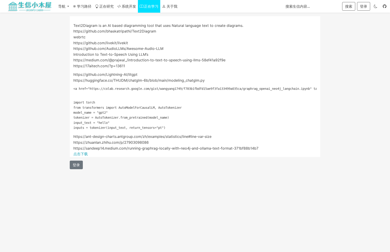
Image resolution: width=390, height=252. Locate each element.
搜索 (348, 6)
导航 (62, 6)
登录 (363, 6)
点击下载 (80, 154)
